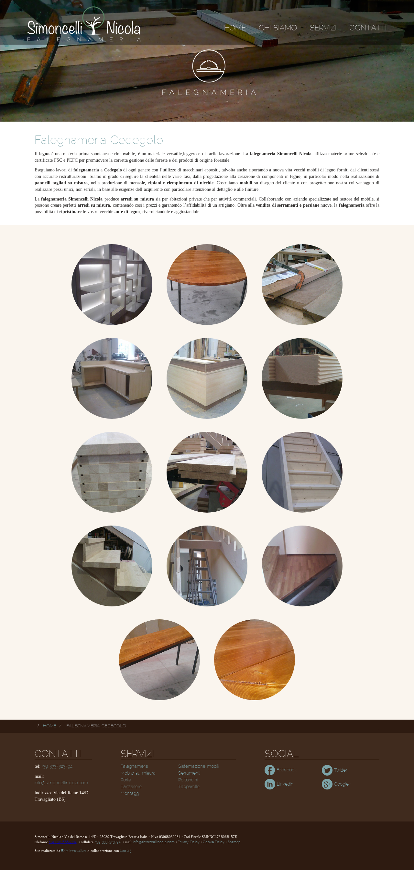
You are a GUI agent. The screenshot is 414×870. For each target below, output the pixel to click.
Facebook (286, 770)
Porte (126, 780)
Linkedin (284, 784)
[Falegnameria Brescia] (111, 284)
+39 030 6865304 (63, 842)
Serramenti (189, 773)
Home (235, 28)
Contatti (368, 28)
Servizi (323, 28)
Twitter (339, 770)
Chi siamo (278, 28)
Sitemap (234, 842)
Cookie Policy (213, 842)
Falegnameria (134, 766)
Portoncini (188, 780)
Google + (342, 784)
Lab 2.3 (125, 851)
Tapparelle (189, 787)
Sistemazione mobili (198, 766)
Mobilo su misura (138, 773)
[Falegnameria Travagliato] (207, 566)
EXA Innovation (73, 851)
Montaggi (130, 793)
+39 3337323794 (57, 766)
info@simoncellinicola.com (61, 783)
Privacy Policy (189, 842)
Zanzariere (131, 787)
